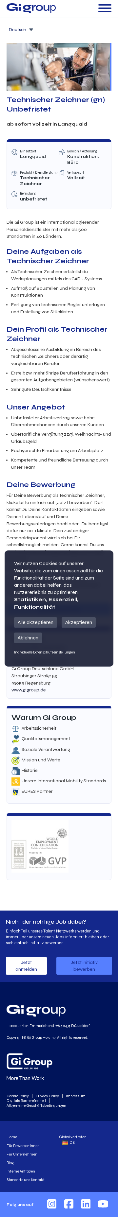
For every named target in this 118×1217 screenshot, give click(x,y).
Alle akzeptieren (35, 622)
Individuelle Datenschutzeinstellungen (44, 652)
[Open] (104, 8)
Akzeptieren (78, 622)
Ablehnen (28, 638)
